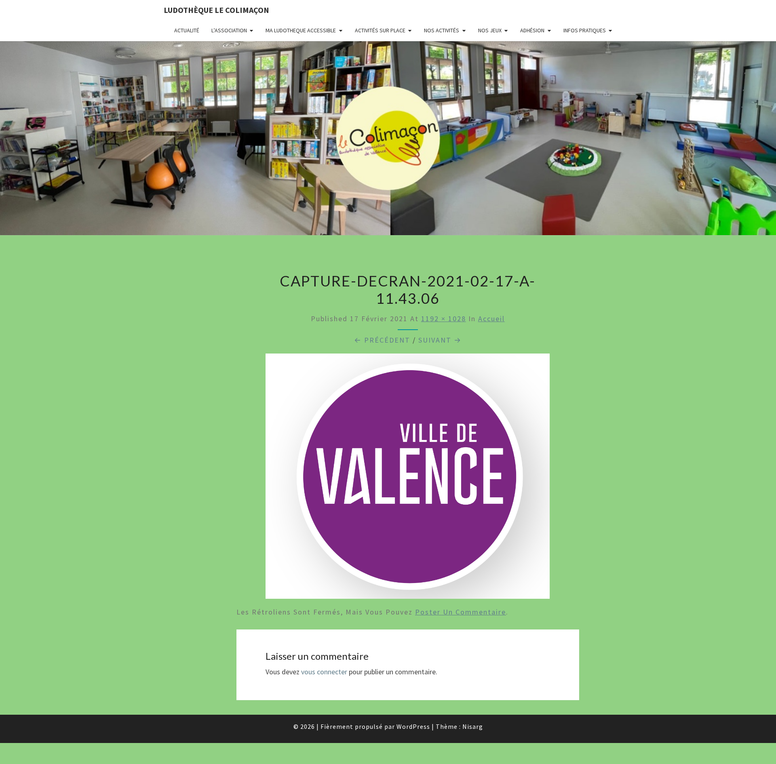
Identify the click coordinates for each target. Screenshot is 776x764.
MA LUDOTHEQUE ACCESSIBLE (301, 30)
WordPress (413, 726)
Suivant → (440, 340)
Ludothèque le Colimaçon (216, 10)
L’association (229, 30)
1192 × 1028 (443, 318)
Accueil (491, 318)
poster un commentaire (460, 612)
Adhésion (532, 30)
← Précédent (382, 340)
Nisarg (472, 726)
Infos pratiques (584, 30)
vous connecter (324, 671)
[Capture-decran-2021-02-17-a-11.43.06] (408, 479)
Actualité (186, 30)
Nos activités (441, 30)
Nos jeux (490, 30)
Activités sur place (380, 30)
